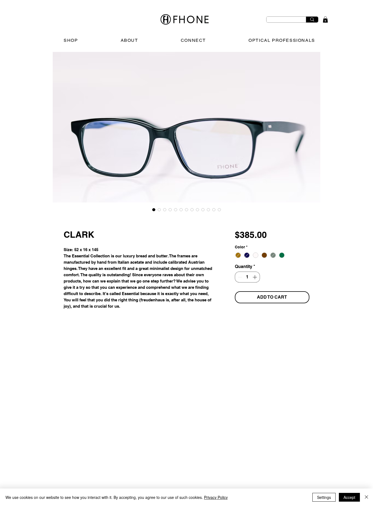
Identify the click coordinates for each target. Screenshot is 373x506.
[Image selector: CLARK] (153, 209)
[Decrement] (239, 277)
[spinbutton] (247, 277)
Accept (349, 497)
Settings (324, 497)
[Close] (366, 497)
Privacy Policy (216, 497)
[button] (325, 19)
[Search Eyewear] (312, 19)
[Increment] (255, 277)
